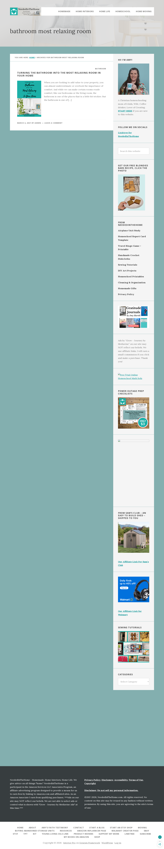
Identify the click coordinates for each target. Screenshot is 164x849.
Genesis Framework (89, 842)
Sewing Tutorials (127, 264)
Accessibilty (121, 780)
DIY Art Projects (127, 270)
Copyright (90, 783)
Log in (118, 842)
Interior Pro (69, 842)
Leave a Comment (53, 123)
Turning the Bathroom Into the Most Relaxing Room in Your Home (59, 74)
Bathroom (100, 68)
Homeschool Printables (131, 276)
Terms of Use (136, 780)
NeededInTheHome (25, 11)
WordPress (107, 842)
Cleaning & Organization (132, 282)
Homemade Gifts (127, 288)
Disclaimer (90, 790)
